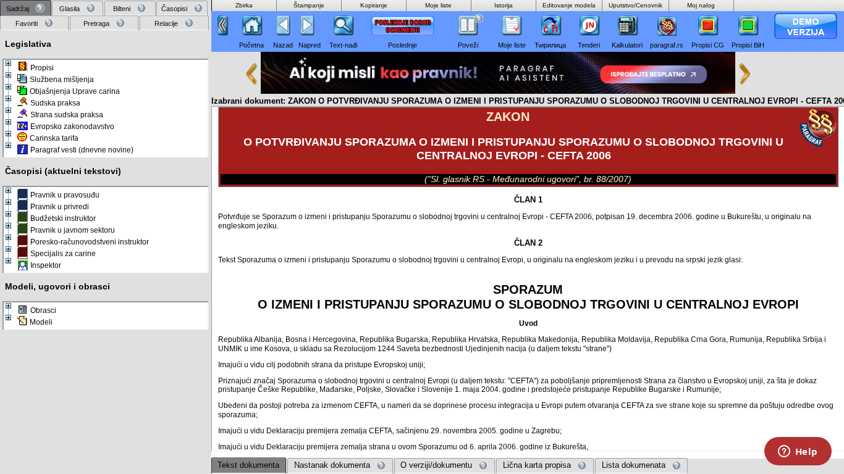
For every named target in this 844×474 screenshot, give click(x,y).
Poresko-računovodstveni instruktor (89, 242)
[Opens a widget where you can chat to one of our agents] (798, 452)
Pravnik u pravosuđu (64, 195)
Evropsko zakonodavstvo (72, 126)
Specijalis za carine (63, 253)
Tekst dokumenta (248, 465)
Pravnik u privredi (59, 206)
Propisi (42, 68)
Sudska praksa (55, 103)
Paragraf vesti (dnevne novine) (81, 150)
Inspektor (45, 265)
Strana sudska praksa (66, 114)
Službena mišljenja (62, 79)
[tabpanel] (105, 250)
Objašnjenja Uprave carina (75, 91)
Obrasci (43, 310)
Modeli (41, 322)
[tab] (25, 8)
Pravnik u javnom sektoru (72, 230)
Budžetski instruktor (63, 218)
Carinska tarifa (54, 138)
